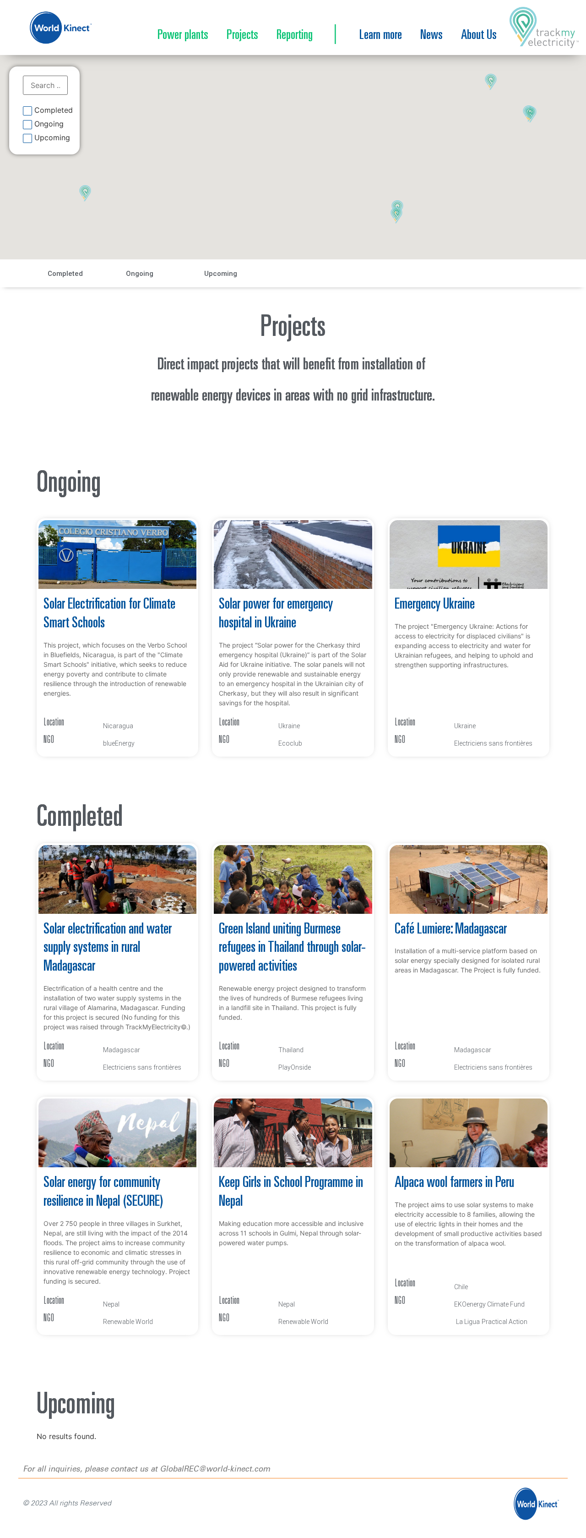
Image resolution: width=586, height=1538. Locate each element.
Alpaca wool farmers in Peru (454, 1183)
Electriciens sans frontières (493, 743)
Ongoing (49, 124)
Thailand (291, 1050)
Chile (461, 1287)
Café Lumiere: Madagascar (451, 930)
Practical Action (504, 1321)
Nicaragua (118, 726)
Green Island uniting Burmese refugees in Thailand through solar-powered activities (292, 948)
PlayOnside (294, 1067)
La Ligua (468, 1321)
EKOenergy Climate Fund (489, 1304)
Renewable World (128, 1321)
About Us (479, 35)
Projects (242, 35)
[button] (396, 216)
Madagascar (121, 1050)
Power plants (182, 35)
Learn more (380, 35)
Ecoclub (290, 743)
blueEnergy (119, 743)
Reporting (295, 35)
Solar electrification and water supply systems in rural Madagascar (107, 948)
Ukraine (289, 726)
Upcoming (52, 138)
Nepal (111, 1304)
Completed (53, 110)
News (431, 35)
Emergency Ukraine (435, 605)
